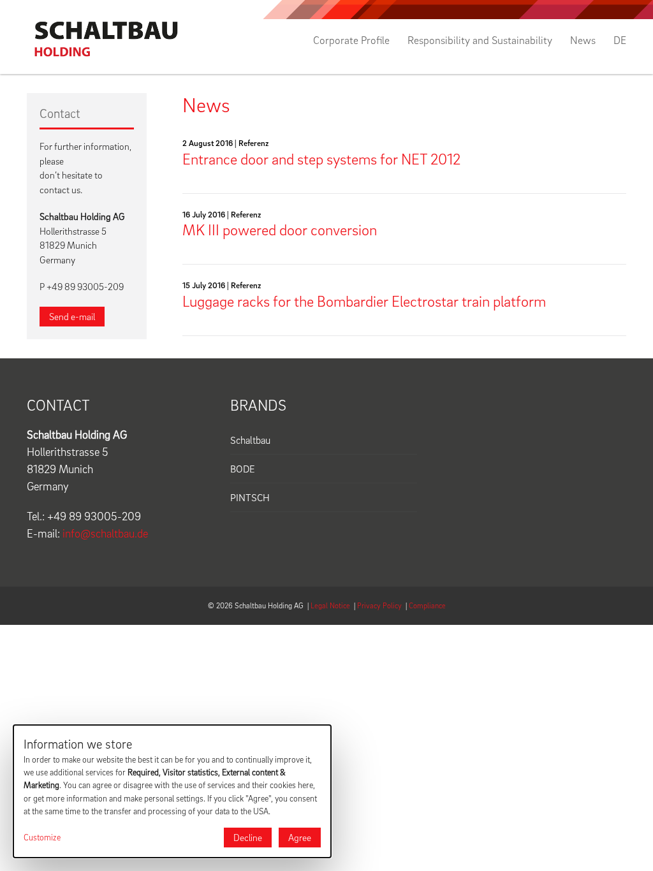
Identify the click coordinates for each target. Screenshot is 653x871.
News (583, 40)
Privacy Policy (379, 605)
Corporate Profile (351, 40)
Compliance (427, 605)
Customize (42, 837)
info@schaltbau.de (105, 533)
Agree (299, 837)
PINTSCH (250, 497)
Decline (247, 837)
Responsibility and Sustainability (479, 40)
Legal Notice (330, 605)
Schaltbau (250, 440)
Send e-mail (72, 316)
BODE (242, 468)
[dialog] (172, 791)
